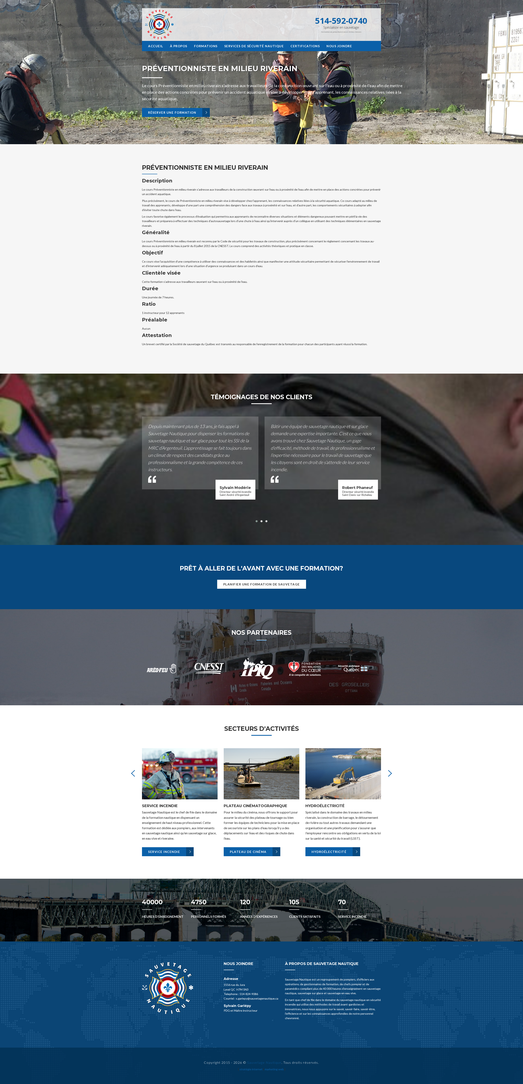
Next (509, 80)
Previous (13, 80)
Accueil (155, 46)
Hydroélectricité (329, 852)
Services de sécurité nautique (254, 46)
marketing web (274, 1069)
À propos (178, 46)
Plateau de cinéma (248, 852)
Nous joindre (339, 46)
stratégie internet (251, 1069)
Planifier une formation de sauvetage (261, 584)
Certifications (305, 46)
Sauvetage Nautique (264, 1062)
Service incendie (164, 852)
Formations (206, 46)
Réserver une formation (172, 112)
